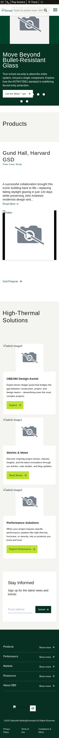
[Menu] (55, 10)
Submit (41, 609)
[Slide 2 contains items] (27, 94)
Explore (13, 405)
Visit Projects (10, 281)
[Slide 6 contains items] (21, 101)
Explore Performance (20, 549)
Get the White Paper (16, 93)
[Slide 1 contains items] (21, 94)
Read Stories (16, 475)
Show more (45, 647)
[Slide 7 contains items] (27, 101)
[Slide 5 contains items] (44, 94)
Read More (9, 203)
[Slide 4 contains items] (38, 94)
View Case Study (12, 164)
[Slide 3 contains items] (32, 94)
